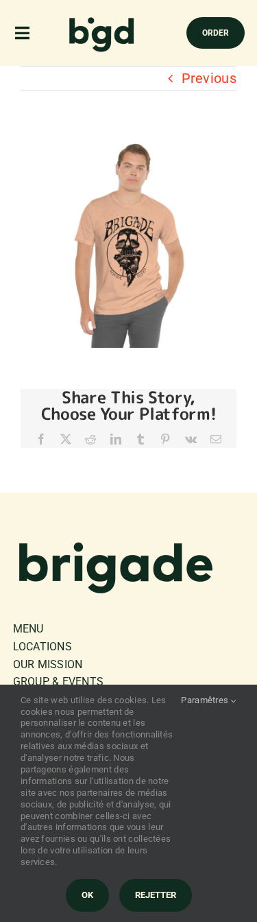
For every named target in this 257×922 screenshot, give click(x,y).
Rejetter (155, 895)
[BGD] (102, 20)
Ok (87, 895)
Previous (209, 78)
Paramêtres (205, 700)
